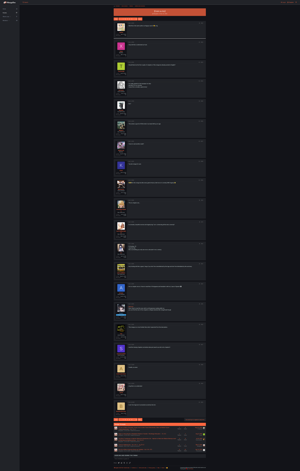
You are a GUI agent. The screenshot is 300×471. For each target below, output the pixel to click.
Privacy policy (152, 467)
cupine (121, 32)
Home (4, 9)
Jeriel (121, 392)
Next (139, 19)
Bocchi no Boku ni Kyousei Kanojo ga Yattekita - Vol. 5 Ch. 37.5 (135, 449)
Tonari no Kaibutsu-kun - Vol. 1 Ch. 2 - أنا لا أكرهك (131, 444)
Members (5, 20)
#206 (202, 121)
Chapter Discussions (135, 430)
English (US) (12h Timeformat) (122, 467)
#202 (202, 42)
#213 (202, 263)
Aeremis (121, 90)
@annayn (131, 306)
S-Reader (200, 429)
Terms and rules (143, 467)
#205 (202, 101)
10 (125, 19)
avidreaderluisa (121, 374)
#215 (202, 303)
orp (121, 333)
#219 (202, 383)
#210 (202, 200)
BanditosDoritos (121, 411)
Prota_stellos (199, 450)
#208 (202, 161)
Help (158, 467)
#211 (202, 222)
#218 (202, 364)
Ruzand (121, 110)
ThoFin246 (121, 71)
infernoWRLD (121, 273)
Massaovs (121, 189)
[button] (10, 17)
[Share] (199, 23)
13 (131, 19)
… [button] (121, 19)
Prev (116, 19)
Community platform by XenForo (193, 467)
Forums (5, 12)
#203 (202, 62)
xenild (200, 435)
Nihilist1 (121, 130)
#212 (202, 243)
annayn (121, 293)
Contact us (134, 467)
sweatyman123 (121, 354)
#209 (202, 180)
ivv (121, 253)
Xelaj (121, 51)
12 (129, 19)
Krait (121, 170)
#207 (202, 141)
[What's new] (296, 2)
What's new (6, 16)
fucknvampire (199, 440)
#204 (202, 81)
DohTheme (191, 468)
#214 (202, 283)
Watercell (121, 150)
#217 (202, 344)
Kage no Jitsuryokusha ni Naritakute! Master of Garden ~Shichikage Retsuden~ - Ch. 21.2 (142, 434)
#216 (202, 324)
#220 (202, 402)
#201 (202, 23)
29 (136, 19)
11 (127, 19)
